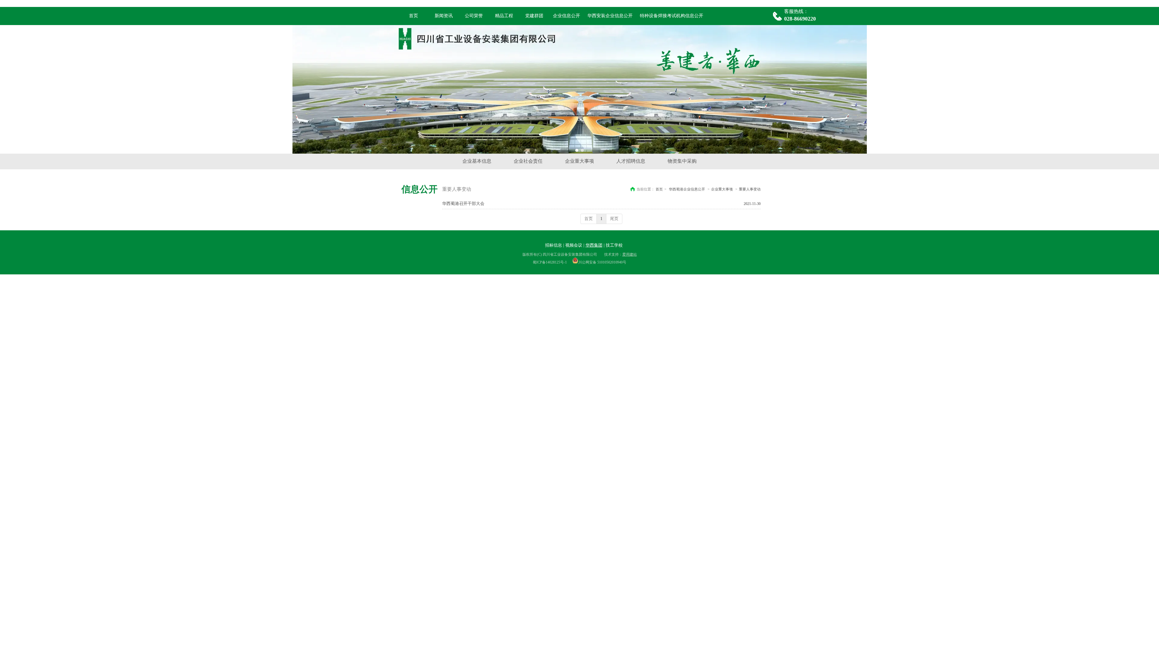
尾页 (614, 218)
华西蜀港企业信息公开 (687, 189)
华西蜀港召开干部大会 (463, 203)
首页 (659, 189)
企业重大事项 (722, 189)
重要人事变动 (750, 189)
